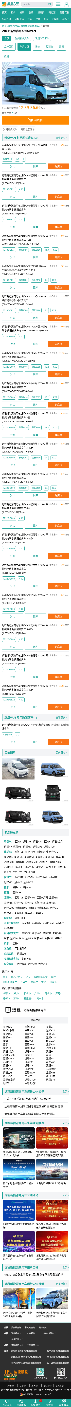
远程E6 (32, 907)
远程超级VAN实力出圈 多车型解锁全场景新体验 (51, 1314)
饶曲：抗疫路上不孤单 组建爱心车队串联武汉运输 (33, 1274)
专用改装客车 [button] (42, 38)
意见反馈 (60, 1385)
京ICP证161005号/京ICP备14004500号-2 (52, 1389)
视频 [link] (6, 56)
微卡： (7, 887)
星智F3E (18, 856)
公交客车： (10, 963)
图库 (35, 166)
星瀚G (18, 841)
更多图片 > (61, 752)
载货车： (8, 851)
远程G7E (43, 861)
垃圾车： (8, 917)
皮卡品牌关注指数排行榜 (58, 1362)
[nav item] (58, 4)
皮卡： (7, 943)
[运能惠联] (16, 1372)
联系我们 (23, 1385)
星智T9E (19, 851)
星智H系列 (42, 851)
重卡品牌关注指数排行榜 (58, 1357)
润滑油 (53, 982)
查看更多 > (61, 137)
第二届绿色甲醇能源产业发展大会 (18, 1185)
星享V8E (17, 892)
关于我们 (11, 1385)
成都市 (6, 993)
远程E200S (55, 861)
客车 (53, 977)
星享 (6, 938)
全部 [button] (6, 38)
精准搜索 (43, 1327)
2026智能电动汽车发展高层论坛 (18, 1225)
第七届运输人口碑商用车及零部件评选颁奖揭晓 (51, 1257)
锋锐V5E (40, 867)
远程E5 (29, 938)
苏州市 (16, 998)
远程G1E (20, 861)
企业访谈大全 (17, 1339)
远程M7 (27, 846)
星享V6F (38, 938)
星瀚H (47, 841)
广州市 (37, 993)
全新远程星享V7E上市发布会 (51, 1183)
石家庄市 (28, 998)
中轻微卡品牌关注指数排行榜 (24, 1351)
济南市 (58, 993)
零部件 (34, 982)
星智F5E (39, 856)
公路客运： (10, 953)
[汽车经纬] (10, 1380)
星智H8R (50, 902)
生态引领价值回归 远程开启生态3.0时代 (27, 1099)
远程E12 (42, 963)
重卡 (5, 977)
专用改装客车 (28, 129)
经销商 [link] (49, 46)
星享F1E (60, 856)
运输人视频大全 (50, 1333)
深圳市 (16, 993)
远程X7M (37, 841)
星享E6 (7, 872)
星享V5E (29, 912)
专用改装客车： (12, 958)
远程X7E (27, 841)
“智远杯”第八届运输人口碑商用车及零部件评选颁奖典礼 (51, 1153)
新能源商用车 (10, 982)
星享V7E (47, 933)
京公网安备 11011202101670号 (37, 1394)
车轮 (43, 982)
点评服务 (21, 1405)
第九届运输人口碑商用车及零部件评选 (18, 1257)
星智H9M (30, 851)
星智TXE (8, 856)
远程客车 (21, 953)
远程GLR (8, 867)
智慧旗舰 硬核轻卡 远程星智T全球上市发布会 (18, 1153)
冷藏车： (8, 897)
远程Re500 (31, 861)
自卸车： (8, 877)
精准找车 (64, 1405)
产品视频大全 (33, 1333)
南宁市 (40, 998)
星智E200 (51, 867)
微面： (7, 892)
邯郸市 (6, 998)
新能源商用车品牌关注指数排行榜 (26, 1357)
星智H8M (40, 902)
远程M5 (17, 846)
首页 (4, 25)
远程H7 (8, 846)
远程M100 (49, 846)
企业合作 (48, 1385)
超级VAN (57, 933)
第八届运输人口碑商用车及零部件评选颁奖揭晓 (51, 1225)
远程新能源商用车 (29, 25)
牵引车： (8, 841)
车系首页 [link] (24, 46)
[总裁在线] (10, 1376)
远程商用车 (13, 25)
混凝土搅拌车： (12, 923)
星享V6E (26, 933)
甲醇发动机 (20, 948)
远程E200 (9, 861)
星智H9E (49, 856)
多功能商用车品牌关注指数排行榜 (26, 1362)
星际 (21, 938)
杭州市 (27, 993)
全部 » (37, 1091)
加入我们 (35, 1385)
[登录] (66, 4)
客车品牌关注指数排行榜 (58, 1351)
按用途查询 (30, 1327)
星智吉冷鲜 (29, 872)
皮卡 (28, 977)
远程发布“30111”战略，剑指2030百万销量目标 (17, 1314)
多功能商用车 (41, 977)
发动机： (8, 948)
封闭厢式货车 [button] (22, 38)
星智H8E (62, 867)
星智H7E (17, 872)
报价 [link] (37, 46)
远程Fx (16, 943)
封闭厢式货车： (12, 933)
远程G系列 (57, 841)
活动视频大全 (17, 1333)
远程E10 (32, 963)
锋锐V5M (29, 867)
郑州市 (48, 993)
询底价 (38, 120)
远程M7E (37, 846)
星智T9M (29, 856)
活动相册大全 (17, 1345)
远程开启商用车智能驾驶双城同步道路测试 (29, 1114)
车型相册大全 (33, 1345)
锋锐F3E (19, 867)
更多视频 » (61, 1283)
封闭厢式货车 (10, 129)
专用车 (23, 982)
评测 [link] (61, 46)
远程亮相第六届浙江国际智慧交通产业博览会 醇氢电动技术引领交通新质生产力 (36, 1106)
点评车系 (7, 1405)
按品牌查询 (16, 1327)
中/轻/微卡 (16, 977)
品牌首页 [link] (8, 46)
